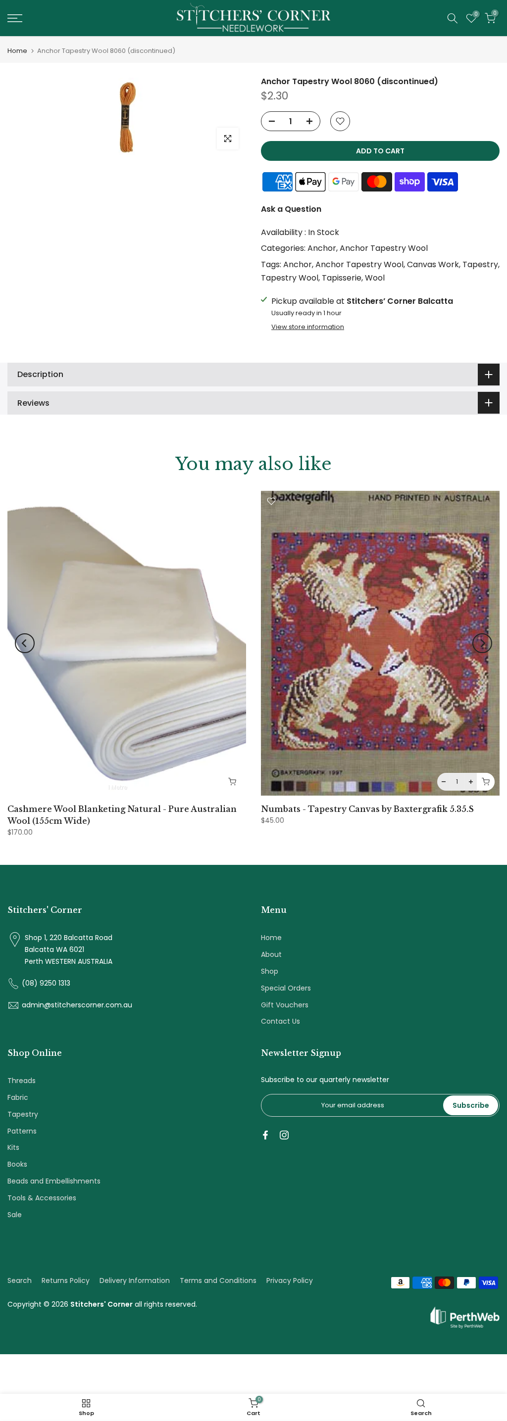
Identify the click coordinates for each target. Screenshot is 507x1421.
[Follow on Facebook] (265, 1135)
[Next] (482, 643)
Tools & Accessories (41, 1198)
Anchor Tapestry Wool (384, 248)
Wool (375, 278)
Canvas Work (433, 264)
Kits (13, 1147)
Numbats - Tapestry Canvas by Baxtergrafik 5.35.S (367, 809)
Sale (14, 1215)
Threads (21, 1081)
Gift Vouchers (284, 1005)
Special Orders (286, 988)
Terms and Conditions (218, 1280)
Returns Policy (66, 1280)
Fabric (17, 1097)
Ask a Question (291, 209)
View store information (307, 327)
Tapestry (480, 264)
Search (19, 1280)
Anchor (321, 248)
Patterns (22, 1131)
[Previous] (25, 643)
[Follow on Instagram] (284, 1135)
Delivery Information (135, 1280)
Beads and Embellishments (54, 1181)
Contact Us (280, 1021)
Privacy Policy (289, 1280)
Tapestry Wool (289, 278)
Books (17, 1164)
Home (17, 50)
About (271, 954)
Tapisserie (341, 278)
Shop (269, 971)
